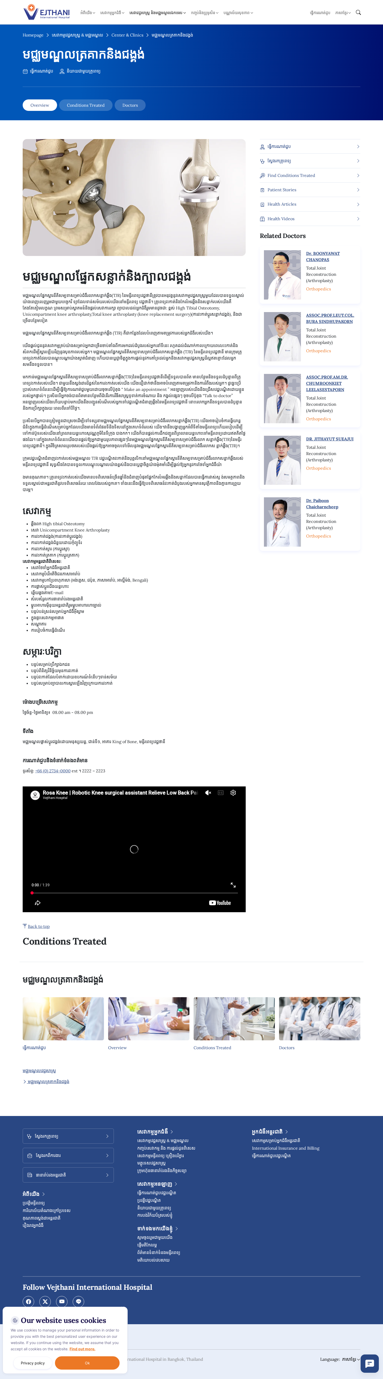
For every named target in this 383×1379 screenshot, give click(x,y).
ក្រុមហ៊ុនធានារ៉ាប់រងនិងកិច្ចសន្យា (162, 1170)
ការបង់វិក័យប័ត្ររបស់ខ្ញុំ (154, 1215)
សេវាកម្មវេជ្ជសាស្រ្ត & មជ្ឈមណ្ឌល (77, 35)
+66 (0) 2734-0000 (53, 770)
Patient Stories (282, 189)
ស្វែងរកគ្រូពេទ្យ (279, 160)
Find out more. (82, 1349)
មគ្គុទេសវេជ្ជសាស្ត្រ (151, 1163)
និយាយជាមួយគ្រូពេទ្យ (83, 71)
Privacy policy (33, 1363)
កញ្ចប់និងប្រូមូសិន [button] (203, 12)
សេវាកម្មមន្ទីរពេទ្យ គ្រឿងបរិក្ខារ (160, 1155)
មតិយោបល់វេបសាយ (153, 1260)
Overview (39, 105)
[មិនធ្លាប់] (122, 1308)
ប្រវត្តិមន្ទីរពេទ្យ (34, 1202)
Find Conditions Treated (291, 175)
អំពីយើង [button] (86, 12)
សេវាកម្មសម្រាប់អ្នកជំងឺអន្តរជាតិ (276, 1140)
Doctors (130, 105)
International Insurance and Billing (285, 1148)
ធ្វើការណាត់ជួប (320, 12)
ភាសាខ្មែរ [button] (341, 12)
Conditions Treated (86, 105)
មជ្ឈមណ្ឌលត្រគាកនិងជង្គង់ (48, 1081)
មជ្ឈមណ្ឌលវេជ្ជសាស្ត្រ (39, 1070)
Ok (87, 1363)
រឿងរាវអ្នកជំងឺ (33, 1225)
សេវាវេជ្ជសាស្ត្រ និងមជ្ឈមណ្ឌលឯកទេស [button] (155, 12)
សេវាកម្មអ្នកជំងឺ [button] (110, 12)
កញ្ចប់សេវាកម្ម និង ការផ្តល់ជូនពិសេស (166, 1148)
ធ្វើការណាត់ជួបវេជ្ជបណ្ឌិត (156, 1192)
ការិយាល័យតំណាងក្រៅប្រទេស (47, 1210)
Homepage (33, 35)
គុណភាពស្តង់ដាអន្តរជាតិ (41, 1218)
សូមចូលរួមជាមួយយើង (154, 1237)
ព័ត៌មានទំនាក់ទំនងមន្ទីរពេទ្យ (158, 1252)
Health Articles (282, 204)
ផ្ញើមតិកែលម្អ (147, 1244)
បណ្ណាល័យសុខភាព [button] (237, 12)
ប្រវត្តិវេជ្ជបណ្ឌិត (149, 1200)
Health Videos (281, 218)
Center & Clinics (127, 35)
